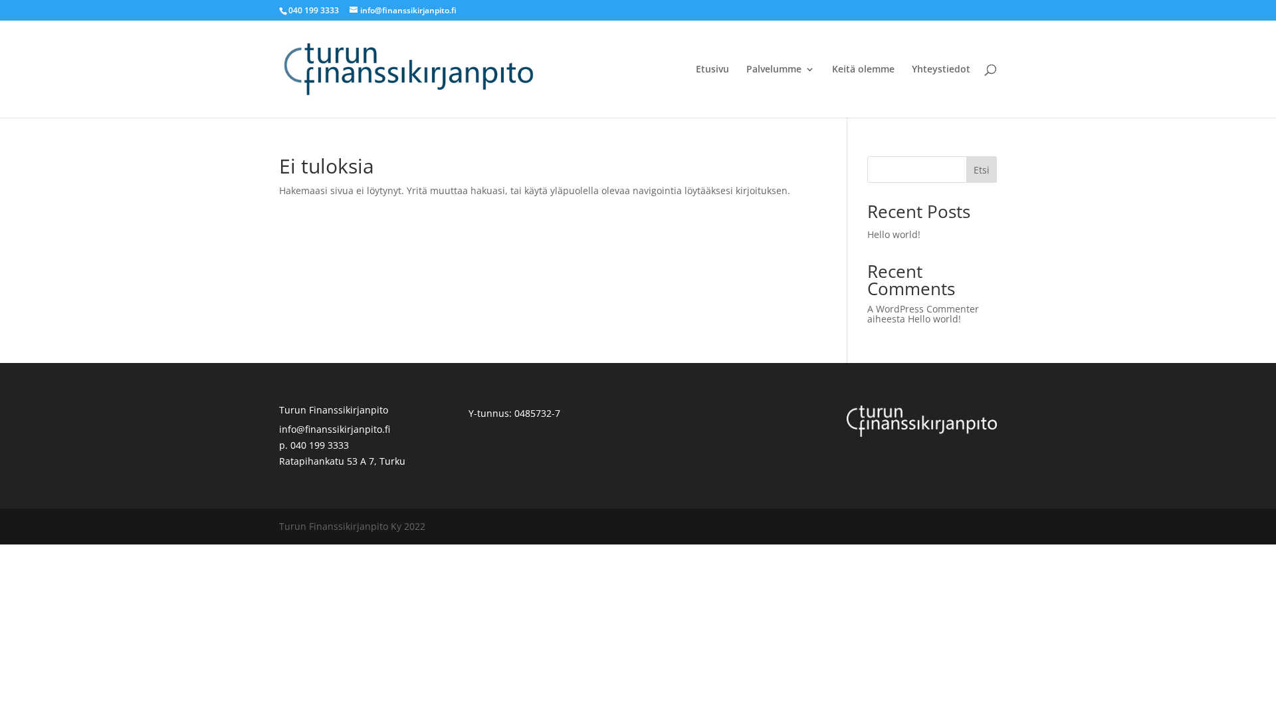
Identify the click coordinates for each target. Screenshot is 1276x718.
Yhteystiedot (941, 69)
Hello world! (893, 234)
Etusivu (712, 69)
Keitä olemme (863, 69)
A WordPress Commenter (923, 308)
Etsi (982, 170)
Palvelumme (773, 69)
